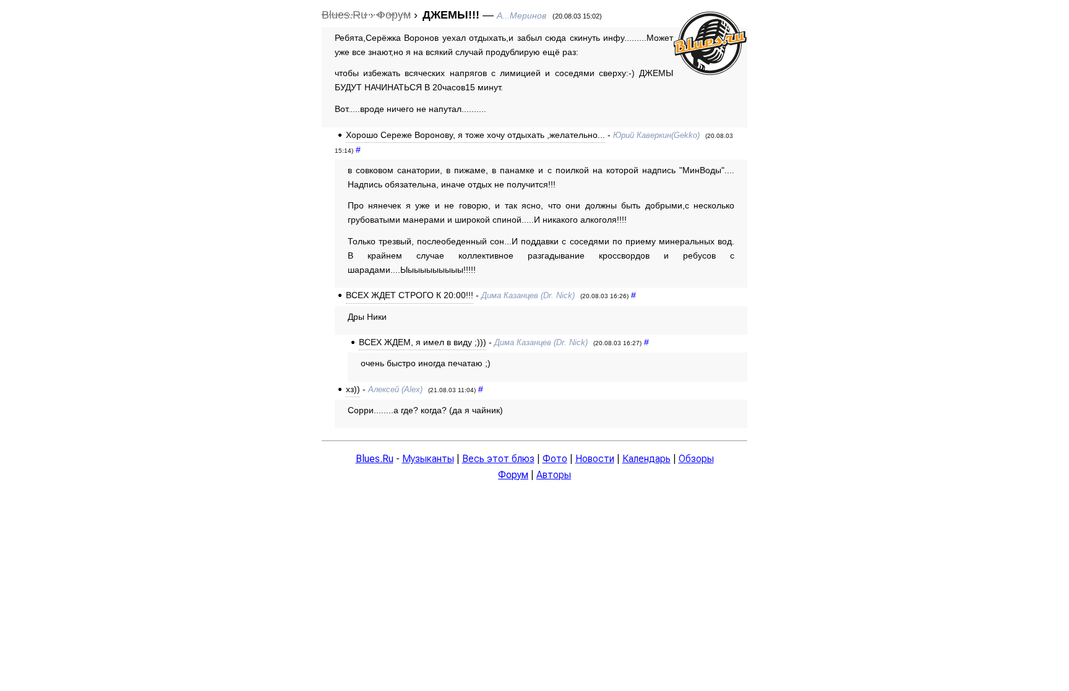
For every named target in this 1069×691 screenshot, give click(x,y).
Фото (555, 459)
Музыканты (428, 459)
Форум (513, 475)
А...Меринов (521, 15)
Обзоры (696, 459)
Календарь (646, 459)
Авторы (553, 475)
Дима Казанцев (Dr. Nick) (528, 295)
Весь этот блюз (498, 459)
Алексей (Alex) (395, 389)
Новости (594, 459)
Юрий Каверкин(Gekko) (656, 135)
